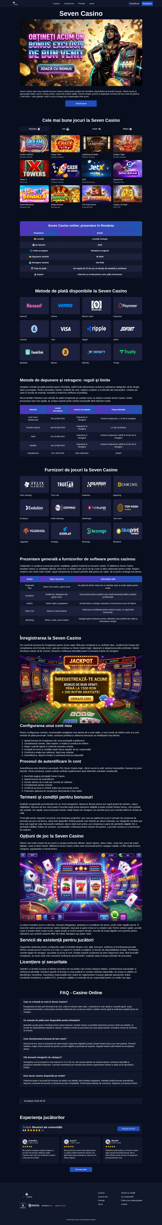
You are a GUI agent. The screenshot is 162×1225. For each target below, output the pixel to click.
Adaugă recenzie (128, 1129)
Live (64, 129)
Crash (94, 129)
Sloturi (125, 129)
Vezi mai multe (81, 1169)
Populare (33, 129)
